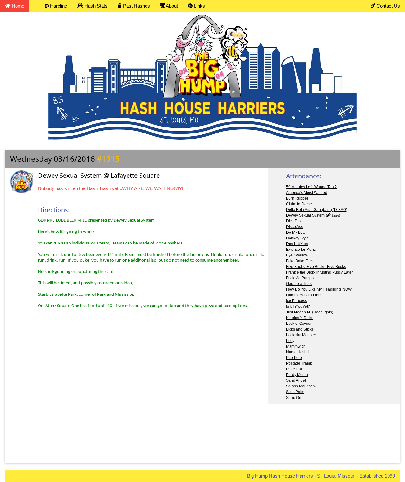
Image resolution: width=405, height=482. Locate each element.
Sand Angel (296, 380)
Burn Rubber (297, 198)
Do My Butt (295, 232)
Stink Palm (295, 392)
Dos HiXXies (297, 244)
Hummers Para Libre (304, 295)
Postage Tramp (299, 363)
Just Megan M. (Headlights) (309, 312)
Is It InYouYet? (298, 306)
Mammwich (296, 346)
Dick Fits (293, 221)
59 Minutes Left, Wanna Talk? (311, 187)
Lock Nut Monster (301, 335)
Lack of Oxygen (299, 323)
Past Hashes (136, 6)
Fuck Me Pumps (300, 278)
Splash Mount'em (301, 386)
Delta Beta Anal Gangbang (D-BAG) (316, 209)
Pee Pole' (294, 357)
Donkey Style (297, 238)
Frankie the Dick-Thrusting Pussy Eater (319, 272)
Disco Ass (294, 227)
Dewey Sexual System (305, 215)
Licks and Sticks (300, 329)
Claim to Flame (299, 204)
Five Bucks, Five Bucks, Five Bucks (316, 266)
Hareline (58, 6)
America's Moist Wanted (306, 192)
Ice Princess (296, 301)
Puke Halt (294, 369)
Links (199, 6)
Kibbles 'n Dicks (299, 318)
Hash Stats (95, 6)
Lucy (290, 340)
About (171, 6)
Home (17, 6)
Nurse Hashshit (299, 352)
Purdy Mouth (297, 375)
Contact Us (387, 6)
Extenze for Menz (301, 249)
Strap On (293, 397)
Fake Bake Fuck (300, 261)
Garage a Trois (299, 283)
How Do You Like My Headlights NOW (319, 289)
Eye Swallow (297, 255)
